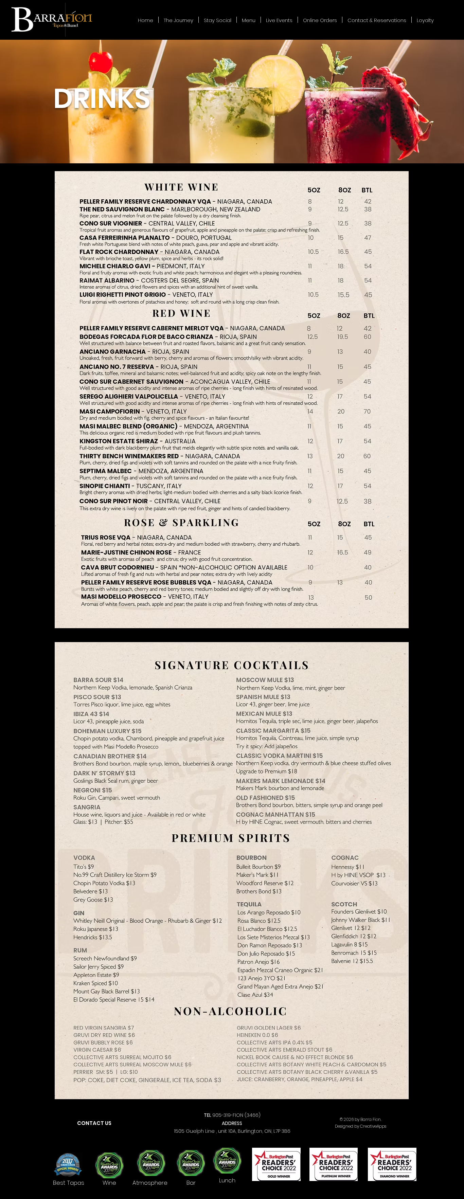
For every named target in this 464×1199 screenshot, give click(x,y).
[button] (249, 20)
